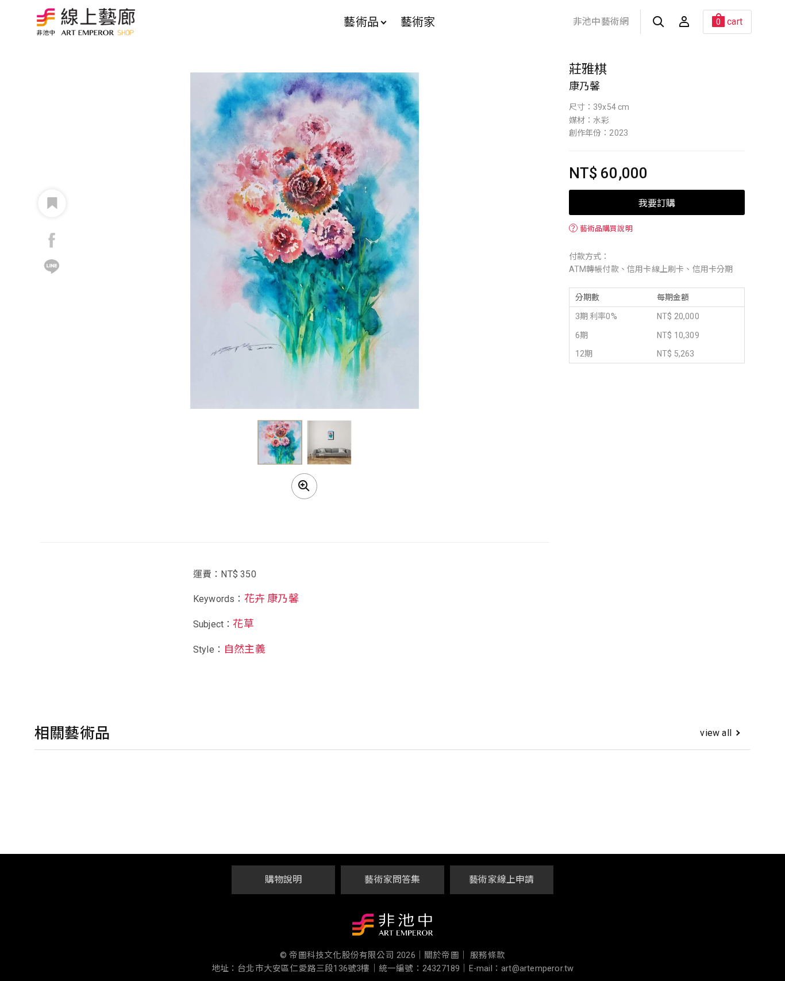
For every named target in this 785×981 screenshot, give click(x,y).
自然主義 (244, 649)
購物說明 (283, 879)
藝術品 (361, 22)
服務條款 (487, 955)
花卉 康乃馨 (271, 598)
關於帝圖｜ (446, 955)
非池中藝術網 (601, 21)
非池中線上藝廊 (126, 22)
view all (716, 732)
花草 (243, 624)
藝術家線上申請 (501, 879)
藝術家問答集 (392, 879)
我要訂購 (656, 202)
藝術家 (418, 22)
